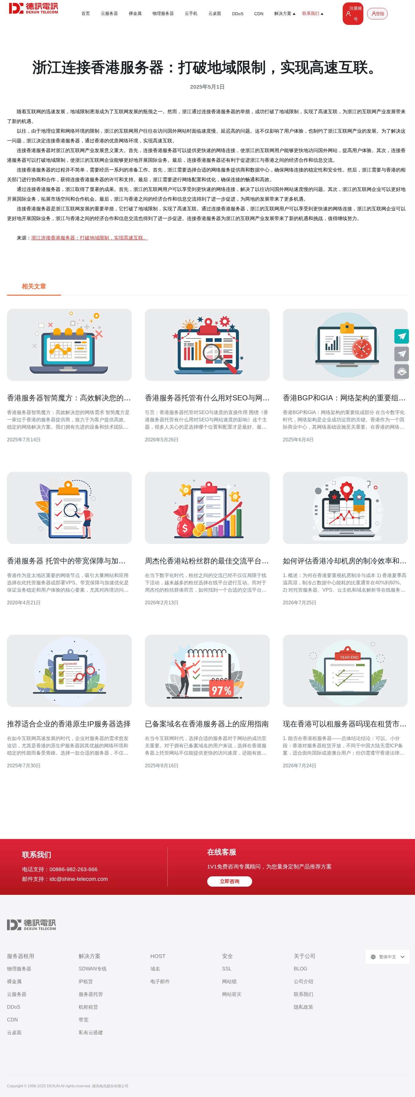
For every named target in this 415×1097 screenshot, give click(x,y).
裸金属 (135, 13)
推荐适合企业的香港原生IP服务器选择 (69, 724)
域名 (155, 968)
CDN (258, 13)
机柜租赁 (88, 1007)
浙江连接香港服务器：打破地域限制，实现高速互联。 (89, 237)
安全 (227, 956)
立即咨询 (229, 881)
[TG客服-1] (401, 336)
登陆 (380, 13)
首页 (85, 13)
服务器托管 (91, 994)
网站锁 (229, 981)
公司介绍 (303, 981)
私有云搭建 (91, 1032)
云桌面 (214, 13)
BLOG (300, 968)
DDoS (237, 13)
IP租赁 (86, 981)
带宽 (83, 1019)
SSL (227, 968)
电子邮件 (160, 981)
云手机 (191, 13)
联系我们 (303, 994)
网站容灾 (232, 994)
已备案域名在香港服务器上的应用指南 (207, 724)
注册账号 (355, 14)
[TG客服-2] (401, 354)
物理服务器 (163, 13)
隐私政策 (303, 1007)
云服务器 (109, 13)
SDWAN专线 (93, 968)
